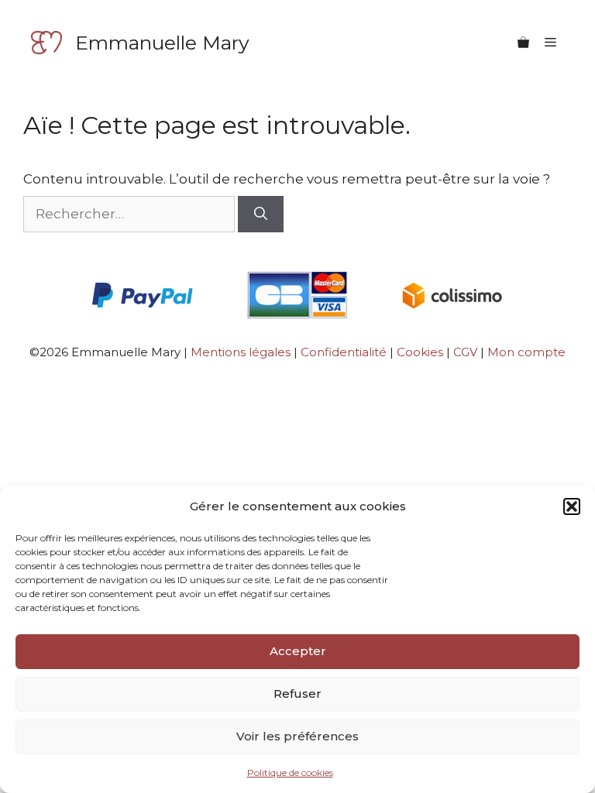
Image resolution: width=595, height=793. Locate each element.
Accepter (298, 651)
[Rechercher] (261, 214)
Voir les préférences (297, 736)
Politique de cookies (290, 772)
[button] (572, 506)
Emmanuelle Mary (162, 42)
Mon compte (526, 352)
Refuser (297, 693)
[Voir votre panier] (523, 42)
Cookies (420, 352)
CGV (466, 352)
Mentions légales (241, 352)
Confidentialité (344, 352)
